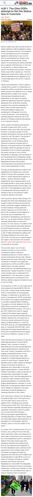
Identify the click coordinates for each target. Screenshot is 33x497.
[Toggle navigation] (4, 3)
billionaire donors (25, 242)
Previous (3, 486)
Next (30, 486)
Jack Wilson (5, 17)
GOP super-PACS (10, 242)
